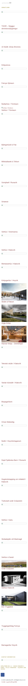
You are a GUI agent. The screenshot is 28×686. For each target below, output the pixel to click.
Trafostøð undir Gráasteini (11, 501)
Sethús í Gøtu (7, 520)
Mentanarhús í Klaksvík (10, 264)
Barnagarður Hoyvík (9, 645)
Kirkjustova (5, 65)
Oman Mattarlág (7, 422)
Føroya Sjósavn (7, 83)
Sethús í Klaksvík (8, 250)
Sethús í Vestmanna (9, 232)
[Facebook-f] (2, 675)
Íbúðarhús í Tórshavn (9, 104)
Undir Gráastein (7, 569)
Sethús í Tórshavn (8, 110)
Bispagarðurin (6, 402)
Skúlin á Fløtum (7, 302)
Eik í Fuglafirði (7, 607)
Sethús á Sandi (7, 557)
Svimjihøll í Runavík (9, 182)
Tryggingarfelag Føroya (10, 626)
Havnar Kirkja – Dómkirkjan (12, 344)
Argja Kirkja (6, 323)
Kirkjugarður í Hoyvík (9, 280)
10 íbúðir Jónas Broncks (11, 47)
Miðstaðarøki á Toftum (10, 162)
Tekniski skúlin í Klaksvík (11, 364)
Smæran (4, 202)
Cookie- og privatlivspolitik (9, 682)
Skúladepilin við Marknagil (11, 539)
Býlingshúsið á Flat (8, 145)
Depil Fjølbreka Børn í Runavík (13, 460)
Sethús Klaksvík (7, 588)
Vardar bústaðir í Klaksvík (11, 383)
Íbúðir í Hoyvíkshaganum (11, 441)
